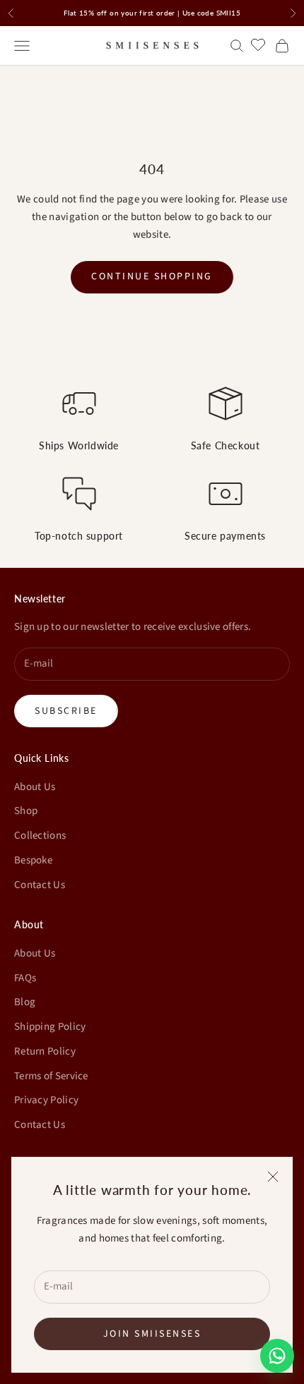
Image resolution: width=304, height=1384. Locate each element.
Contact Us (39, 885)
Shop (25, 810)
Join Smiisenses (152, 1334)
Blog (24, 1002)
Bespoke (33, 860)
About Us (34, 786)
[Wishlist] (260, 43)
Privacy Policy (46, 1100)
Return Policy (45, 1051)
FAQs (25, 978)
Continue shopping (152, 276)
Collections (40, 835)
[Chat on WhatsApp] (277, 1356)
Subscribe (66, 711)
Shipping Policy (50, 1026)
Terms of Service (51, 1076)
